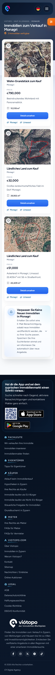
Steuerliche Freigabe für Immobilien (22, 505)
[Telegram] (34, 654)
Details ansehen (27, 115)
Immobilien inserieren (15, 448)
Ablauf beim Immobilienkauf (18, 478)
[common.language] (38, 8)
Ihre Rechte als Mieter (15, 523)
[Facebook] (13, 654)
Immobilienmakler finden (16, 453)
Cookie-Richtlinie (13, 605)
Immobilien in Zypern (15, 551)
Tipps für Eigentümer (15, 466)
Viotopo (8, 21)
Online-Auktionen (13, 577)
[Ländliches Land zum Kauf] (27, 146)
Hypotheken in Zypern (15, 484)
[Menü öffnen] (46, 8)
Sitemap (8, 567)
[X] (27, 654)
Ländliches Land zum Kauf (22, 168)
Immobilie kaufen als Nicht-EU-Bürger (23, 499)
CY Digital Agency (12, 670)
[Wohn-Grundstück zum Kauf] (27, 59)
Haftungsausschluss (14, 600)
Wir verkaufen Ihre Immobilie (18, 443)
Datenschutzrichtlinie (15, 595)
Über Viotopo (11, 546)
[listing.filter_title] (51, 22)
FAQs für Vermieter (14, 533)
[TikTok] (41, 654)
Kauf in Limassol (21, 21)
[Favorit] (8, 45)
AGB (6, 590)
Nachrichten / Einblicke (16, 572)
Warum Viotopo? (13, 556)
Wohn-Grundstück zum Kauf (24, 81)
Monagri (10, 85)
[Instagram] (20, 654)
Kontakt (8, 561)
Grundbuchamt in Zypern (17, 510)
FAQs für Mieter (12, 528)
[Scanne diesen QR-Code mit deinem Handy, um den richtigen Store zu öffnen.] (11, 414)
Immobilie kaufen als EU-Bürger (20, 494)
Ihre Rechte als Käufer (15, 489)
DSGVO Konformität (14, 611)
